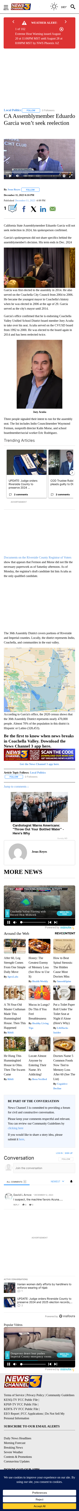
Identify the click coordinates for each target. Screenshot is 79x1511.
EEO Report (11, 1413)
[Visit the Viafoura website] (67, 1316)
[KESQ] (25, 6)
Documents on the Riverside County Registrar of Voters (37, 557)
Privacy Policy (35, 1395)
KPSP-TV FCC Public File (20, 1404)
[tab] (17, 1181)
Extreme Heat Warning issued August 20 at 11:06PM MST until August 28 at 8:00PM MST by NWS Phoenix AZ (38, 38)
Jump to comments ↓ (16, 786)
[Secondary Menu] (9, 6)
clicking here (15, 1128)
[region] (39, 1235)
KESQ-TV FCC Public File (21, 1399)
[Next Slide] (72, 472)
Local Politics (38, 772)
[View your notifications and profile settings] (71, 1181)
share (60, 1205)
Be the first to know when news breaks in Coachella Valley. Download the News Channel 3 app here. (39, 740)
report (68, 1205)
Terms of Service (14, 1395)
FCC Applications (32, 1413)
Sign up (68, 1153)
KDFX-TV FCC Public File (21, 1409)
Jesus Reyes (13, 189)
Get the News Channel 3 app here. (39, 764)
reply (16, 1205)
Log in (59, 1153)
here (21, 1139)
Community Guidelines (60, 1395)
